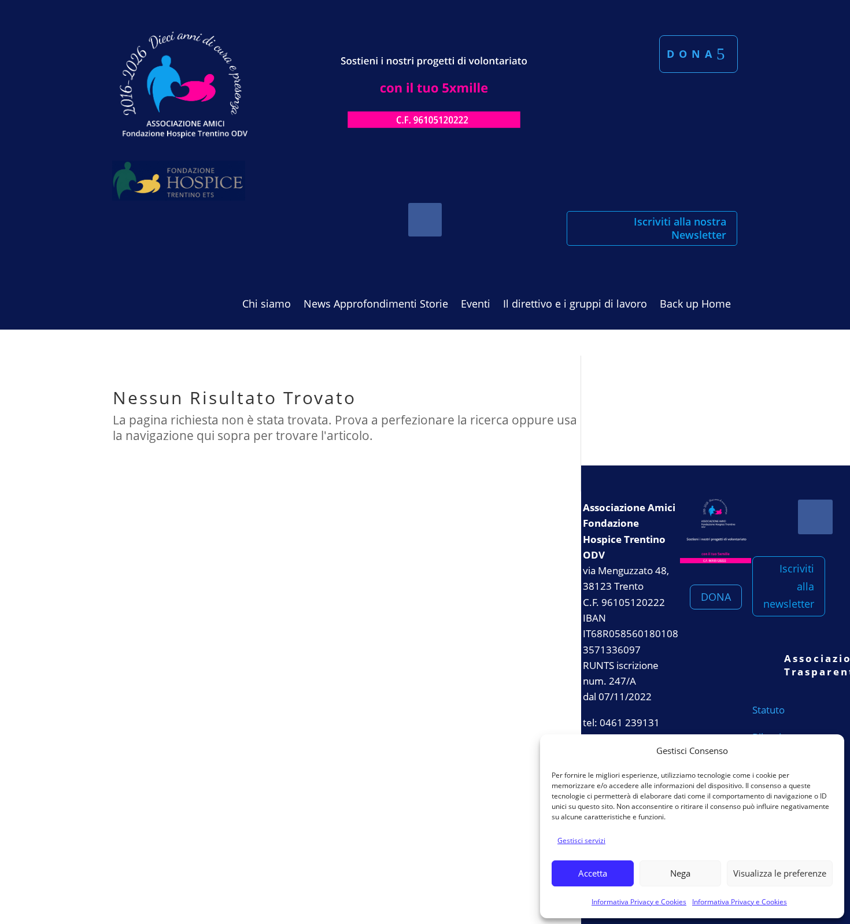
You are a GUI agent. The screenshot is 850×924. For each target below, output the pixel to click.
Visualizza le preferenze (779, 873)
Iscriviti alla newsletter (788, 586)
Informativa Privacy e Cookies (639, 902)
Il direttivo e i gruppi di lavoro (575, 305)
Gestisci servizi (581, 840)
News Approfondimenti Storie (376, 305)
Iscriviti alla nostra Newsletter (680, 228)
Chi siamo (266, 305)
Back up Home (695, 305)
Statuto (768, 709)
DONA (716, 597)
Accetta (592, 873)
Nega (680, 873)
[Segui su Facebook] (425, 219)
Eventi (475, 305)
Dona (691, 54)
